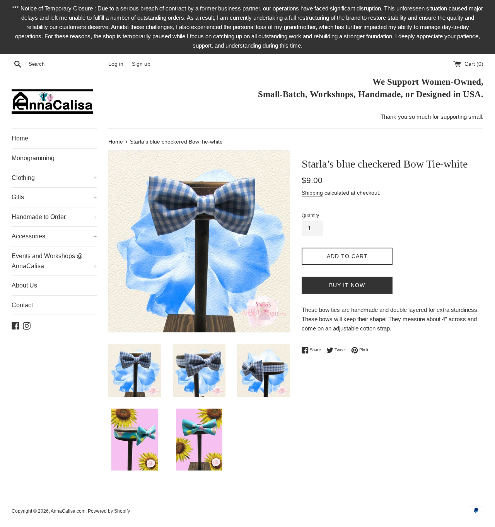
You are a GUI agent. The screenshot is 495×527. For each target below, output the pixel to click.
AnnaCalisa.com (68, 511)
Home (20, 138)
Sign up (141, 64)
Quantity (310, 215)
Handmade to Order (54, 217)
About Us (24, 285)
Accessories (54, 236)
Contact (22, 305)
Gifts (54, 197)
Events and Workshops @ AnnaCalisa (54, 261)
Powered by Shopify (109, 511)
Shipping (312, 193)
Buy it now (347, 285)
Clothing (54, 178)
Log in (115, 64)
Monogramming (33, 158)
